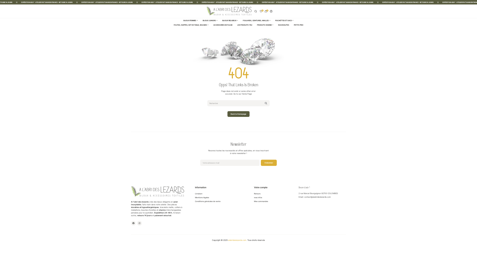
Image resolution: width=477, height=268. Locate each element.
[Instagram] (139, 223)
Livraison (198, 194)
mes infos (258, 197)
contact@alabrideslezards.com (317, 197)
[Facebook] (133, 223)
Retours (257, 194)
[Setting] (271, 11)
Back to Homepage (238, 114)
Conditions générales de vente (208, 201)
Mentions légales (202, 197)
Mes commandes (261, 201)
